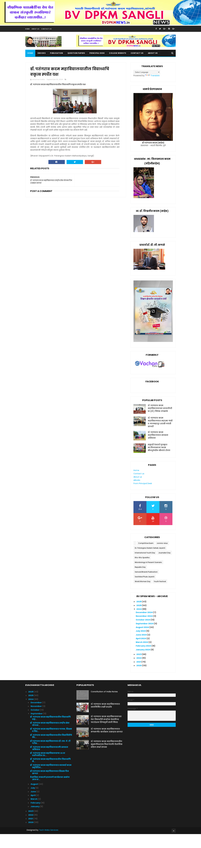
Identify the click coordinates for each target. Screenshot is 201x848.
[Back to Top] (174, 831)
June (33, 791)
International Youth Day (145, 553)
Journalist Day (164, 553)
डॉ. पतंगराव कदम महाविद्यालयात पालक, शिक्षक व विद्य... (51, 730)
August (35, 784)
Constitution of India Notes (104, 691)
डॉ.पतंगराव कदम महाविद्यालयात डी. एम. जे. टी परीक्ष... (50, 742)
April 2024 (141, 638)
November (36, 706)
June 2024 (141, 634)
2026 (139, 601)
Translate (155, 75)
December (36, 702)
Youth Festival (160, 581)
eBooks (42, 53)
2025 (139, 605)
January (35, 806)
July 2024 (141, 631)
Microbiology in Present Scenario (148, 562)
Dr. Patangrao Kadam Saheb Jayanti (150, 548)
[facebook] (156, 29)
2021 (138, 661)
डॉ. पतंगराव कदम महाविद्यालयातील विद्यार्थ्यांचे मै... (50, 760)
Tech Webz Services (48, 830)
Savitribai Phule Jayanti (144, 576)
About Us (35, 29)
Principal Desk (97, 53)
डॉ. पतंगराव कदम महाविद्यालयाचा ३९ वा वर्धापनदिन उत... (47, 754)
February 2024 (144, 645)
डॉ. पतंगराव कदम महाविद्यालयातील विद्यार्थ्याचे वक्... (50, 718)
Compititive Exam (145, 543)
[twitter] (160, 29)
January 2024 (143, 649)
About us (153, 53)
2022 (139, 658)
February (36, 802)
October (35, 710)
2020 (139, 665)
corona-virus (162, 543)
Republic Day (140, 567)
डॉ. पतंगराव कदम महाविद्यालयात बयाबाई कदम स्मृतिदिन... (50, 766)
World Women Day (142, 581)
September (37, 713)
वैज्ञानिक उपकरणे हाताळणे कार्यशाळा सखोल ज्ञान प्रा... (50, 778)
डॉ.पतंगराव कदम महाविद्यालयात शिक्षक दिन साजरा (49, 772)
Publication (56, 53)
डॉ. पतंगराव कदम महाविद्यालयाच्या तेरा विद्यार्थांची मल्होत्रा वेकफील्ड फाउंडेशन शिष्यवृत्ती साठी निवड (106, 719)
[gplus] (164, 29)
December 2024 (144, 612)
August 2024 (142, 627)
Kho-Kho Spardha (142, 557)
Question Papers (76, 53)
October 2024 (143, 619)
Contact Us (46, 29)
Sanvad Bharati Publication (146, 572)
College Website (117, 53)
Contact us (137, 53)
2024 (139, 609)
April (33, 795)
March (34, 799)
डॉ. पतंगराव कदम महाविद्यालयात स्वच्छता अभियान (158, 435)
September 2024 (145, 623)
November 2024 (144, 616)
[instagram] (169, 29)
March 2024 (142, 642)
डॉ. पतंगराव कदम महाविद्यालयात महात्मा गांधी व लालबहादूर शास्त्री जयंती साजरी (160, 422)
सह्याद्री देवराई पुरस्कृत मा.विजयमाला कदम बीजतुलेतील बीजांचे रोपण (159, 447)
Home (27, 29)
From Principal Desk (142, 483)
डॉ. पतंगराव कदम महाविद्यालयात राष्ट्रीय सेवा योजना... (49, 724)
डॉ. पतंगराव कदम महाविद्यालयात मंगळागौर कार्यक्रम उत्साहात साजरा (107, 730)
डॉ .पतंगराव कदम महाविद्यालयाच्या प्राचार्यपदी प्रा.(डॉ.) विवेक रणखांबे (160, 408)
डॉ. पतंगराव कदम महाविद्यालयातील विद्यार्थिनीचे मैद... (51, 736)
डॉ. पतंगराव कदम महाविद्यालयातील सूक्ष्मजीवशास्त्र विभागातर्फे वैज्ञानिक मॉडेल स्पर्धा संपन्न (106, 744)
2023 (139, 654)
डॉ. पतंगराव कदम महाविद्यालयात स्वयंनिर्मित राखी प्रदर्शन (105, 705)
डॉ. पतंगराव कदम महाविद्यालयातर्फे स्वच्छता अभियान (49, 748)
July (33, 788)
